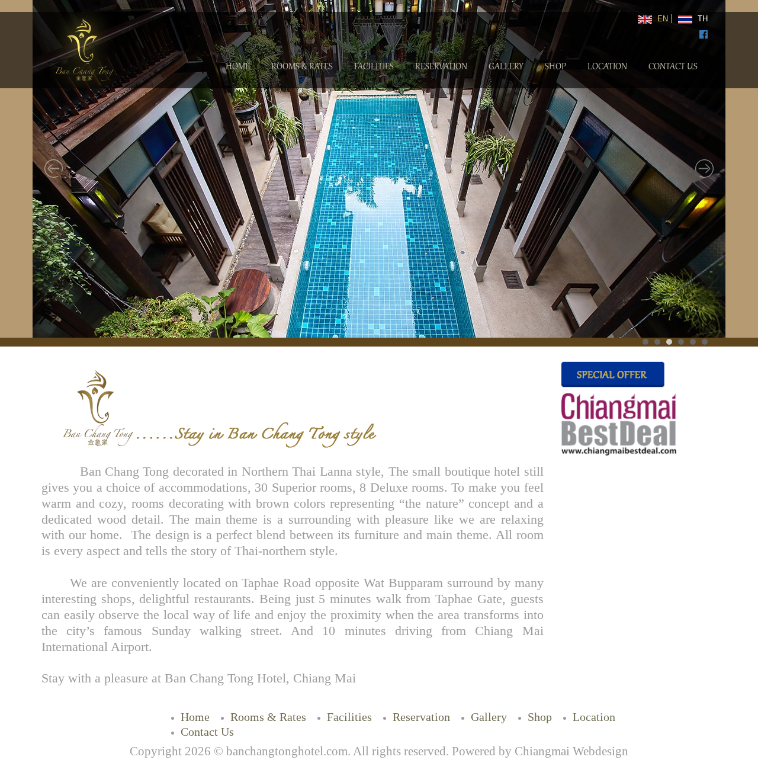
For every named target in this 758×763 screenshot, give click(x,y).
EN (661, 18)
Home (238, 67)
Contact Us (673, 67)
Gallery (506, 67)
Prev (53, 168)
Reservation (441, 67)
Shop (555, 67)
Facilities (374, 67)
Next (704, 168)
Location (607, 67)
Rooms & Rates (302, 67)
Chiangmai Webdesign (571, 751)
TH (701, 18)
